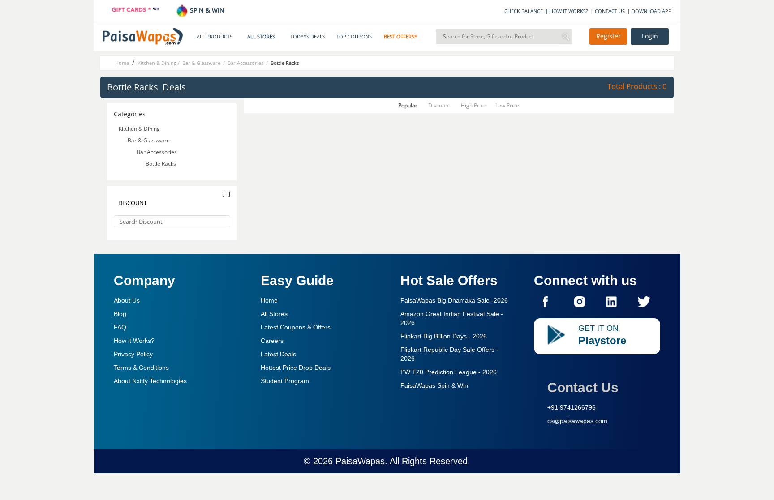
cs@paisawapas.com (577, 420)
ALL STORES (261, 37)
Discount (439, 105)
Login (650, 36)
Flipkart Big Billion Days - (443, 336)
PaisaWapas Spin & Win (434, 385)
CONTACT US (610, 11)
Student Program (285, 381)
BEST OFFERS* (400, 37)
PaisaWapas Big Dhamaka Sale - (454, 300)
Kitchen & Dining (139, 128)
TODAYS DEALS (307, 37)
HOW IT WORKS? (569, 11)
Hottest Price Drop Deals (296, 367)
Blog (120, 313)
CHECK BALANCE (523, 11)
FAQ (120, 327)
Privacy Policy (133, 354)
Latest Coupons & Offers (296, 327)
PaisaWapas (360, 461)
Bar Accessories (157, 152)
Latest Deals (278, 354)
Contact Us (583, 387)
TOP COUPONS (354, 37)
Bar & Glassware (149, 140)
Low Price (507, 105)
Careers (272, 340)
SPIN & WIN (206, 10)
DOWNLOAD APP (651, 11)
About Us (127, 300)
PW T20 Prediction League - (448, 372)
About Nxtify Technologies (150, 381)
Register (608, 36)
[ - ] (226, 193)
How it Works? (134, 340)
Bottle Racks (161, 163)
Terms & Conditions (141, 367)
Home (269, 300)
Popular (407, 105)
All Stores (274, 313)
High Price (473, 105)
